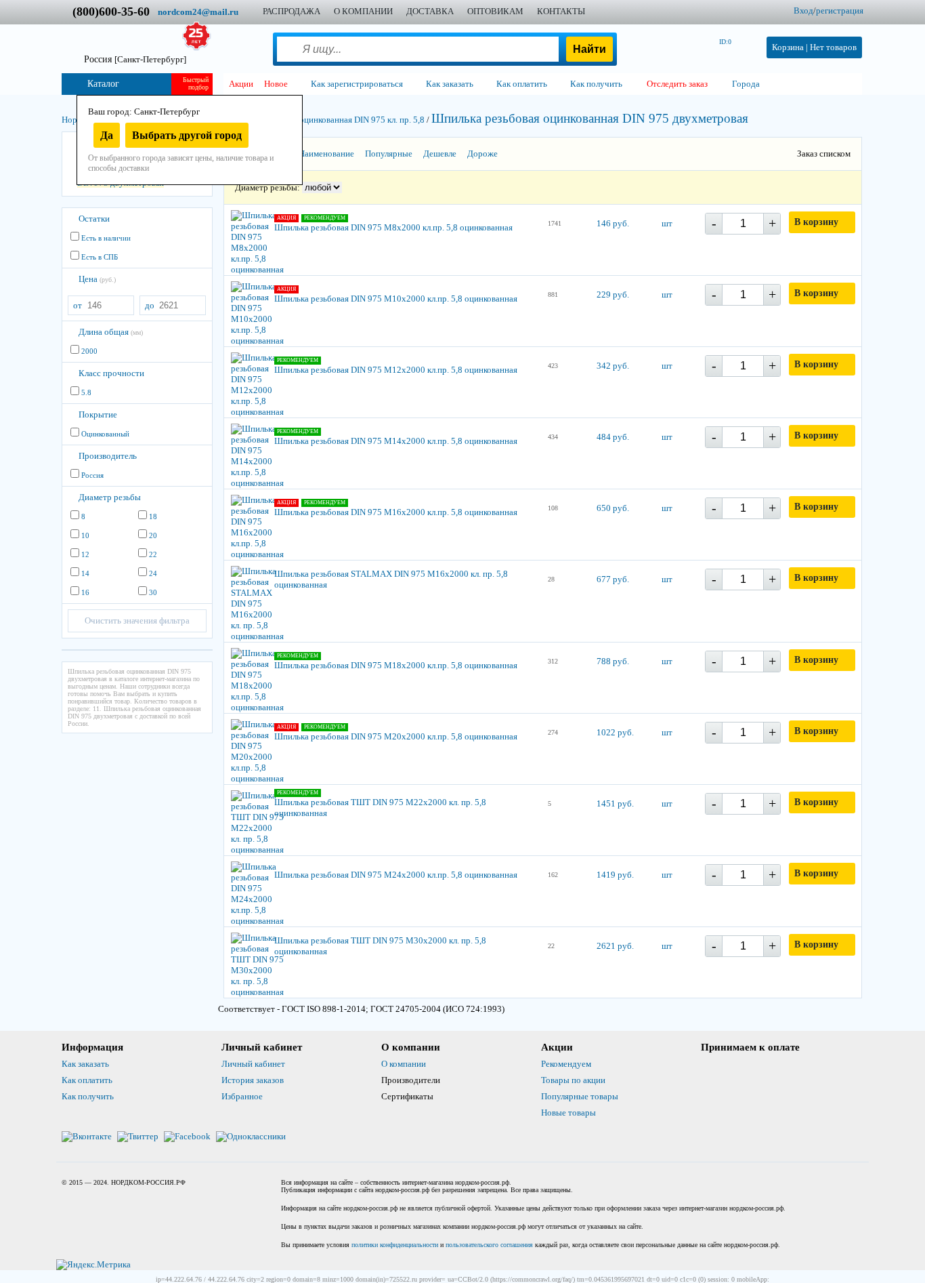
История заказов (252, 1080)
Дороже (482, 153)
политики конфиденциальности (394, 1244)
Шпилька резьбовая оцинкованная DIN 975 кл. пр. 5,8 (324, 120)
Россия (135, 59)
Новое (276, 84)
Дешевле (439, 153)
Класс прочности (111, 373)
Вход (803, 10)
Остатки (94, 218)
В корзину (816, 222)
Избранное (242, 1096)
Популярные (388, 153)
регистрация (839, 10)
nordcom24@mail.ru (198, 12)
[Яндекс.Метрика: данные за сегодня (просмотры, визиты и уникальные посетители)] (93, 1264)
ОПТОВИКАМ (495, 11)
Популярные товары (579, 1096)
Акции (241, 84)
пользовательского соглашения (489, 1244)
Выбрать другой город (187, 135)
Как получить (88, 1096)
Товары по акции (573, 1080)
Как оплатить (87, 1080)
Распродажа (291, 11)
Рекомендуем (566, 1064)
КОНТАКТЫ (561, 11)
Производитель (108, 456)
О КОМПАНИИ (363, 11)
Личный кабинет (253, 1064)
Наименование (326, 153)
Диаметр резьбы (110, 497)
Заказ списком (824, 153)
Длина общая (111, 332)
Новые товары (568, 1112)
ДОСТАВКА (430, 11)
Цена (97, 279)
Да (106, 135)
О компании (403, 1064)
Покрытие (98, 414)
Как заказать (85, 1064)
